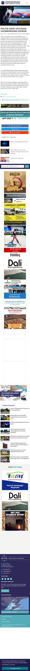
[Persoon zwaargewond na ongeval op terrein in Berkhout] (5, 411)
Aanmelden (5, 591)
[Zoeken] (27, 166)
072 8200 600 (6, 569)
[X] (5, 578)
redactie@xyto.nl (7, 571)
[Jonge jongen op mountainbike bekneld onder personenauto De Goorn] (5, 418)
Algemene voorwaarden (7, 616)
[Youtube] (8, 578)
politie (3, 96)
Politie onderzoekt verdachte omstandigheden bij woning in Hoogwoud (18, 431)
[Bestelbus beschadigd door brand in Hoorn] (5, 425)
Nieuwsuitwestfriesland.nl (12, 2)
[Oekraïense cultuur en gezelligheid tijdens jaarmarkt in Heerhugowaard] (5, 459)
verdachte (8, 96)
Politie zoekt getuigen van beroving (19, 141)
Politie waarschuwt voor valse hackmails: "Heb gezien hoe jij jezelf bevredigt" (19, 151)
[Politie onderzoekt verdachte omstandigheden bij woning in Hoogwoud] (5, 431)
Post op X (15, 129)
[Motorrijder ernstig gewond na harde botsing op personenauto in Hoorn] (5, 438)
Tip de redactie (16, 132)
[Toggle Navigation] (27, 3)
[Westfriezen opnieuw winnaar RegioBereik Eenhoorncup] (5, 452)
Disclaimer (4, 619)
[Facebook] (2, 578)
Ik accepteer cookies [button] (15, 668)
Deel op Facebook (16, 126)
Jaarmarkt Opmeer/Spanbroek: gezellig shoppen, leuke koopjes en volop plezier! (19, 444)
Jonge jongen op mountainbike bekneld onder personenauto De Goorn (18, 417)
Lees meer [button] (12, 664)
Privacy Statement (6, 621)
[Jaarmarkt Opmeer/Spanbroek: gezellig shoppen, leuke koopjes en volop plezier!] (5, 445)
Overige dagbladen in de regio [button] (9, 612)
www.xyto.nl (6, 573)
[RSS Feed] (11, 578)
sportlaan (13, 96)
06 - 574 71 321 (21, 118)
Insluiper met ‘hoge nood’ (16, 158)
